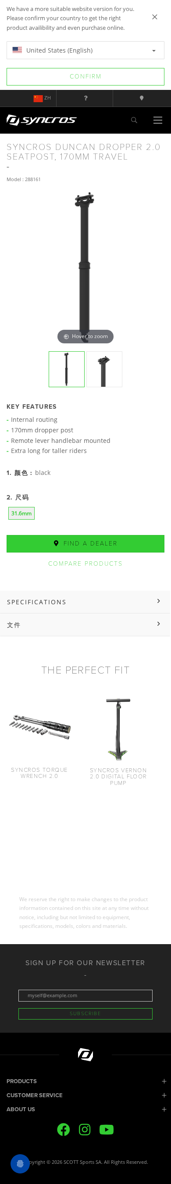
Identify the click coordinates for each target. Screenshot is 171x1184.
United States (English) (59, 50)
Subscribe (85, 1013)
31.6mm (21, 513)
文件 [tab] (14, 625)
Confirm (86, 76)
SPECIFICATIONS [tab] (37, 602)
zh (47, 98)
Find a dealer (89, 543)
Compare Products (85, 563)
